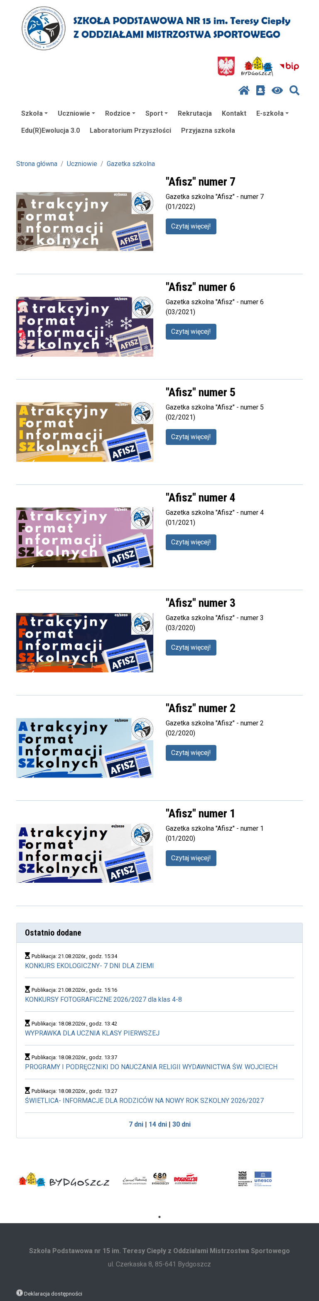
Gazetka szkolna (131, 164)
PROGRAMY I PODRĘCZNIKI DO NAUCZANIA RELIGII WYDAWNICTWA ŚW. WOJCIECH (151, 1067)
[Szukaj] (294, 91)
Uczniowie (74, 113)
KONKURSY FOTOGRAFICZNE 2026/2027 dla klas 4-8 (103, 999)
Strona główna (36, 164)
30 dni (181, 1124)
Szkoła (32, 113)
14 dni (158, 1124)
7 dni (136, 1124)
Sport (154, 113)
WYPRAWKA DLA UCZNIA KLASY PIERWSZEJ (92, 1033)
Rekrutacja (195, 113)
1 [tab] (159, 1217)
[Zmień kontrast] (277, 91)
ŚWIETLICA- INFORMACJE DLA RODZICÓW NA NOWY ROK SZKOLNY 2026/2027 (144, 1101)
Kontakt (234, 113)
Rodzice (117, 113)
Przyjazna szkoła (208, 130)
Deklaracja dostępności (53, 1293)
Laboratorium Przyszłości (130, 130)
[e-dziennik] (260, 91)
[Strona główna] (244, 91)
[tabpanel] (64, 1179)
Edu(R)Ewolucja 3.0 (50, 130)
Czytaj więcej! (191, 226)
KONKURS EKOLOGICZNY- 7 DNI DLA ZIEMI (89, 966)
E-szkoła (270, 113)
